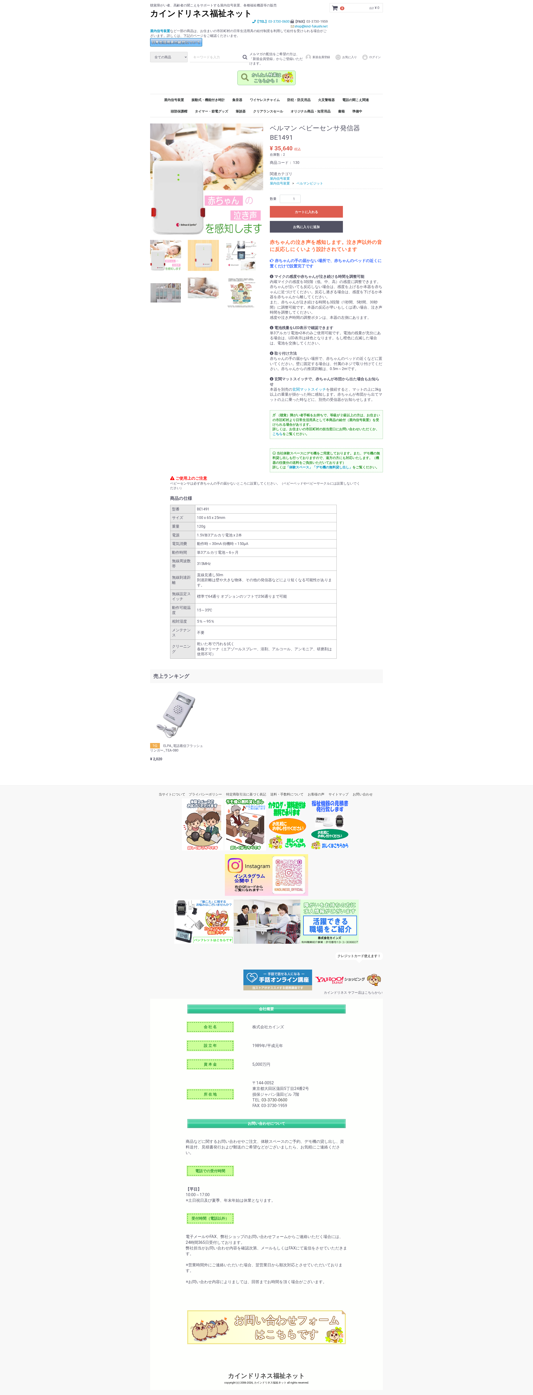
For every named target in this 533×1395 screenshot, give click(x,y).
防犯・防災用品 (299, 100)
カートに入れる (306, 212)
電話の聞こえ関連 (355, 100)
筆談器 (241, 111)
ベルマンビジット (309, 183)
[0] (335, 7)
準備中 (357, 111)
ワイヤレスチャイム (265, 100)
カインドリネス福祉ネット (201, 13)
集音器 (237, 100)
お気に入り (349, 57)
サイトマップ (339, 795)
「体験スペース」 (299, 467)
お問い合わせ (363, 795)
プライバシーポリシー (205, 795)
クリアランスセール (268, 111)
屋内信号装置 (160, 31)
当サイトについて (172, 795)
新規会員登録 (321, 57)
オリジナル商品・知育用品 (311, 111)
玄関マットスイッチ (309, 389)
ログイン (375, 57)
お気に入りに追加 (306, 227)
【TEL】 (262, 22)
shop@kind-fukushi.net (311, 26)
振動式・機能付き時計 (208, 100)
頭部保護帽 (179, 111)
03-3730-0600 (279, 22)
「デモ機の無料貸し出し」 (332, 467)
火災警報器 (326, 100)
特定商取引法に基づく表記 (246, 795)
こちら (278, 434)
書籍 (341, 111)
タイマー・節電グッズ (211, 111)
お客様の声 (316, 795)
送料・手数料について (287, 795)
